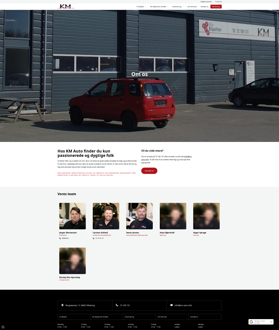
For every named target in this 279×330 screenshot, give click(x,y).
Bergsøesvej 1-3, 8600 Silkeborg (80, 305)
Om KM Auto (192, 7)
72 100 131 (218, 2)
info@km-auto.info (206, 2)
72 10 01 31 (99, 238)
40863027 (65, 238)
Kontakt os (204, 7)
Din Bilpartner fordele (158, 7)
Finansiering (176, 7)
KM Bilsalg (216, 7)
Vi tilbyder (140, 7)
